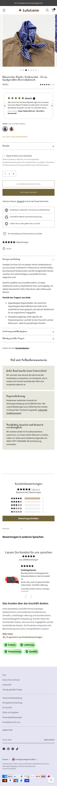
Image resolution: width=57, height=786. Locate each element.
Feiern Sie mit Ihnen (11, 679)
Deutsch (5, 759)
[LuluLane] (28, 10)
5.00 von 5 (35, 489)
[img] (28, 556)
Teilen (8, 249)
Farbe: (13, 123)
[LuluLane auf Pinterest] (13, 749)
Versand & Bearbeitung (12, 697)
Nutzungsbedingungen (12, 717)
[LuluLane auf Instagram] (8, 749)
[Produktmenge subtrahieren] (5, 174)
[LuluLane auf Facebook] (4, 749)
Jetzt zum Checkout (28, 192)
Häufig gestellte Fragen (12, 689)
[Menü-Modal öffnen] (4, 10)
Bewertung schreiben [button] (28, 518)
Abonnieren (49, 740)
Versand (20, 201)
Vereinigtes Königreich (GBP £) (25, 759)
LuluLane (20, 764)
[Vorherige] (4, 3)
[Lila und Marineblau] (5, 129)
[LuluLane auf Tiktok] (17, 749)
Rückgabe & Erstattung (12, 702)
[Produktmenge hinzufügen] (13, 174)
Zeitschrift (6, 684)
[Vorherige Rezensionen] (5, 106)
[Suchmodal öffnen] (47, 10)
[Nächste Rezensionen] (52, 106)
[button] (28, 105)
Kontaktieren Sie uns (11, 722)
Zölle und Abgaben (10, 712)
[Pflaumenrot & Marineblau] (11, 129)
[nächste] (53, 3)
